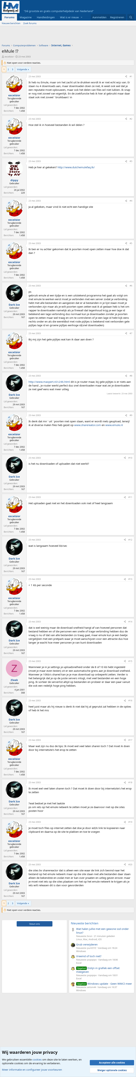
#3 (131, 161)
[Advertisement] (66, 36)
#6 (131, 285)
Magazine (26, 17)
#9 (131, 415)
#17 (130, 740)
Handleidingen (46, 17)
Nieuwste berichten (84, 923)
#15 (130, 661)
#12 (130, 539)
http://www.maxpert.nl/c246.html (49, 381)
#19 (130, 821)
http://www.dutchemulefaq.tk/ (76, 167)
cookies (37, 1059)
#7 (131, 333)
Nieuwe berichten (11, 23)
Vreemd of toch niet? (88, 956)
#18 (130, 782)
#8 (131, 375)
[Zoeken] (130, 17)
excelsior (9, 56)
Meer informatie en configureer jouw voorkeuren (32, 1069)
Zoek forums (29, 23)
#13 (130, 579)
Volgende (22, 69)
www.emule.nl (114, 425)
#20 (130, 864)
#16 (130, 700)
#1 (131, 76)
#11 (130, 497)
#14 (130, 621)
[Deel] (126, 77)
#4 (131, 200)
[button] (81, 17)
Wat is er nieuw (69, 17)
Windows (81, 951)
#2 (131, 118)
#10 (130, 457)
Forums (9, 17)
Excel (78, 962)
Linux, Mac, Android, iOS (89, 939)
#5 (131, 243)
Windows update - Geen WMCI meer (104, 983)
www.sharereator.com (87, 425)
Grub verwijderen (87, 944)
